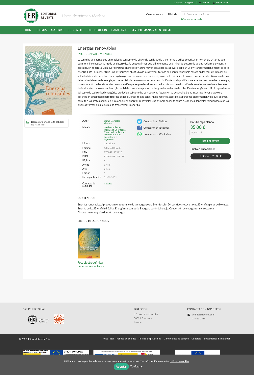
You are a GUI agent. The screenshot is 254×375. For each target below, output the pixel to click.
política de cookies (179, 361)
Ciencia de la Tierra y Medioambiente (115, 133)
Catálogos (119, 30)
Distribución (97, 30)
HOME (29, 30)
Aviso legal (108, 338)
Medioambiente (112, 127)
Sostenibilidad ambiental (217, 338)
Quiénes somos (155, 14)
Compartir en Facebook (156, 128)
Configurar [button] (136, 366)
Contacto (75, 30)
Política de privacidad (150, 338)
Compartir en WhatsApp (157, 134)
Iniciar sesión (222, 2)
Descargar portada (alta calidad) (47, 123)
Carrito (205, 2)
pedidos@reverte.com (203, 314)
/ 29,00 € (211, 156)
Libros (42, 30)
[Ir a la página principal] (40, 15)
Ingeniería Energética (115, 130)
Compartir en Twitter (155, 121)
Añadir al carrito (210, 141)
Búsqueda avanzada (191, 19)
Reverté (108, 183)
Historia (172, 14)
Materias (57, 30)
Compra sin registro (184, 2)
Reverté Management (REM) (151, 30)
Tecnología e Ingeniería (110, 138)
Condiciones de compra (176, 338)
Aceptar (121, 366)
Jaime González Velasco (95, 54)
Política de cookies (126, 338)
